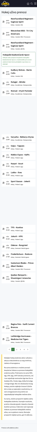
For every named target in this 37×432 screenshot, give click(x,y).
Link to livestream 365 (6, 4)
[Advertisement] (18, 114)
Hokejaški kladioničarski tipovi (16, 54)
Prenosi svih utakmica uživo (10, 428)
